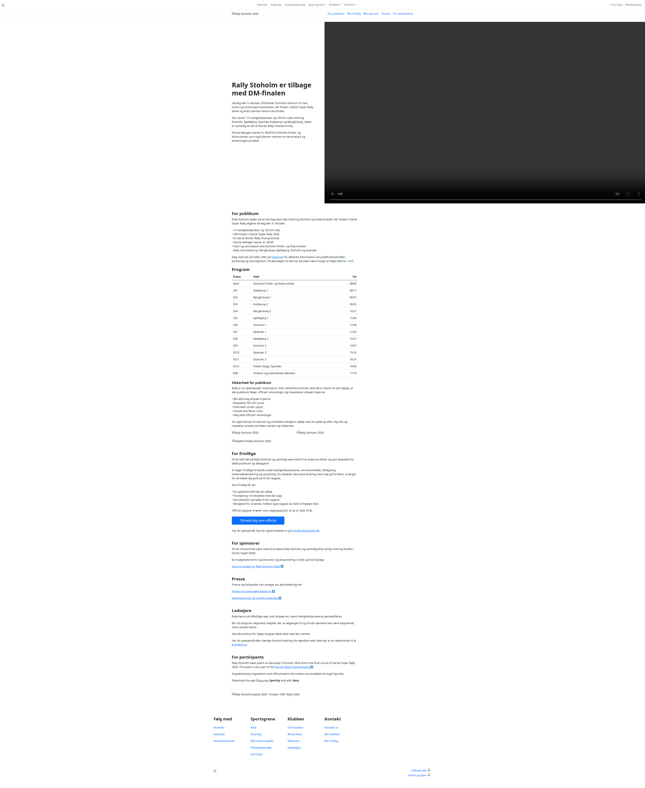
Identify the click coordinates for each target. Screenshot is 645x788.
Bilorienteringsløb (262, 741)
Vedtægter (294, 748)
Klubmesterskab (295, 5)
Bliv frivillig (354, 13)
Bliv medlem (332, 734)
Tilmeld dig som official (258, 520)
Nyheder (262, 5)
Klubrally (256, 734)
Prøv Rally (616, 5)
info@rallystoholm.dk (305, 531)
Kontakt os (331, 727)
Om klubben (295, 727)
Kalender (276, 5)
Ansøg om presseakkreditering (252, 591)
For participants (403, 13)
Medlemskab (633, 5)
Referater (294, 741)
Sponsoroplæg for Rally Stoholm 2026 (256, 566)
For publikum (336, 13)
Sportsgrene (316, 5)
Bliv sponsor (371, 13)
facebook (277, 257)
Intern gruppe (417, 775)
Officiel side (419, 770)
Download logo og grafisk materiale (255, 598)
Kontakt (349, 5)
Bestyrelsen (295, 734)
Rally (253, 727)
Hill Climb (257, 754)
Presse (386, 13)
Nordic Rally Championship (292, 667)
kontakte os (239, 644)
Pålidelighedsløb (261, 748)
